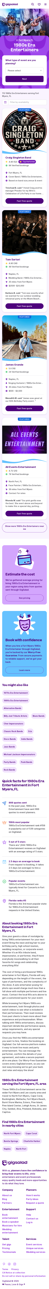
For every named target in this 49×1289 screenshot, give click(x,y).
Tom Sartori (12, 259)
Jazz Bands (9, 747)
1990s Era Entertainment (16, 700)
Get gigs (6, 1244)
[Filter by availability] (27, 102)
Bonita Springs (11, 1141)
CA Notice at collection (13, 1272)
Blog (4, 1199)
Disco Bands (10, 739)
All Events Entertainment (20, 467)
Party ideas (32, 1199)
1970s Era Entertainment (16, 693)
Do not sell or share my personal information (24, 1276)
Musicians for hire (12, 1225)
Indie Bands (27, 739)
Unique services (34, 1248)
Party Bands (10, 762)
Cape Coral (31, 1133)
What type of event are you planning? (20, 62)
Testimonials (9, 1252)
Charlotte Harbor (32, 1141)
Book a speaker (10, 1221)
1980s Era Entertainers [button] (24, 47)
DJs (30, 731)
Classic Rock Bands (13, 731)
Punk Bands (26, 762)
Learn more (24, 670)
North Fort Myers (12, 1133)
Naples (7, 1149)
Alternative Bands (12, 708)
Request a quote (35, 1203)
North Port (21, 1149)
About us (7, 1195)
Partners (7, 1203)
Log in (29, 1222)
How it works (33, 1195)
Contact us (32, 1218)
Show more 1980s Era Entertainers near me (24, 527)
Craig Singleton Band (18, 157)
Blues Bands (39, 716)
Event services (34, 1244)
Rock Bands (9, 770)
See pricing (24, 598)
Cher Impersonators (13, 723)
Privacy (15, 1269)
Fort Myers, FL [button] (26, 40)
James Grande (14, 364)
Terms (5, 1269)
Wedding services (35, 1252)
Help (28, 1214)
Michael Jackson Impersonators (19, 754)
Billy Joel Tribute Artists (15, 716)
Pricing (6, 1248)
